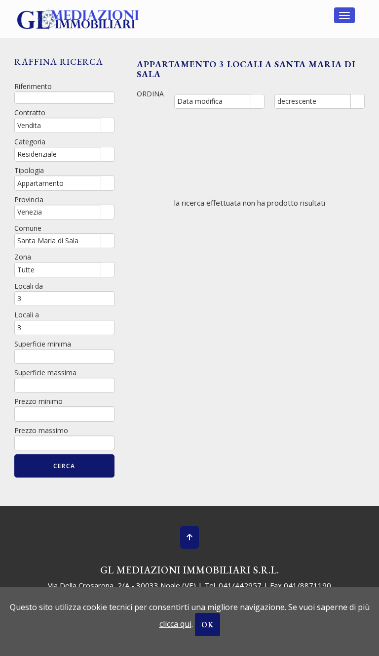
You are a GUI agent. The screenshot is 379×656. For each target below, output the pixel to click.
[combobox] (213, 101)
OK (207, 624)
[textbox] (64, 97)
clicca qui (175, 623)
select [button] (258, 102)
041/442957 (240, 585)
